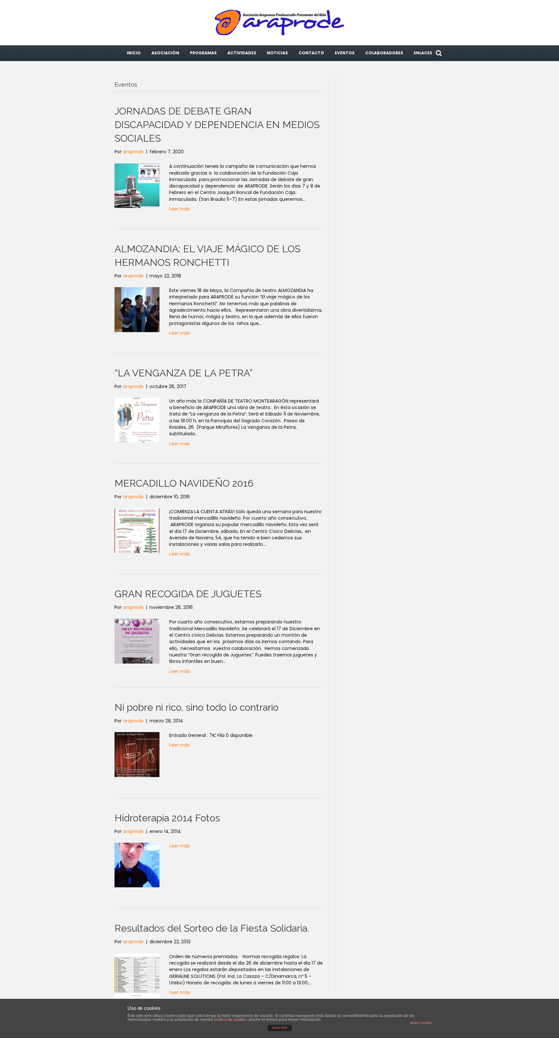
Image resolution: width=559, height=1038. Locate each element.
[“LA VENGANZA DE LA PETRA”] (137, 419)
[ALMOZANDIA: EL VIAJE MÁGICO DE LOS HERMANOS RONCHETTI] (137, 309)
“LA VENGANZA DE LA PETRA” (184, 373)
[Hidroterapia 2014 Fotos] (137, 864)
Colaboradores (384, 53)
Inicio (134, 53)
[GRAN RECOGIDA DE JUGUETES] (137, 641)
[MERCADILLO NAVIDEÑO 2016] (137, 530)
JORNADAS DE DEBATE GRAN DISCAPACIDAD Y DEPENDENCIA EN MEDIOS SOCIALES (217, 124)
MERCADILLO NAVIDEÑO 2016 (184, 483)
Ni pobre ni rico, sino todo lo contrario (197, 707)
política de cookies (230, 1019)
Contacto (311, 53)
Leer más (179, 209)
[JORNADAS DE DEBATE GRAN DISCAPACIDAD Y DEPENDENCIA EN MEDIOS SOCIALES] (137, 185)
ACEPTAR (279, 1028)
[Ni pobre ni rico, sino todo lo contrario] (137, 754)
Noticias (277, 53)
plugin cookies (421, 1022)
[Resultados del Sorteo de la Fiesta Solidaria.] (137, 975)
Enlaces (423, 53)
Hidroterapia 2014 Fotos (167, 818)
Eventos (345, 53)
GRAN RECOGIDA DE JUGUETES (188, 594)
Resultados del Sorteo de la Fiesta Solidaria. (212, 928)
